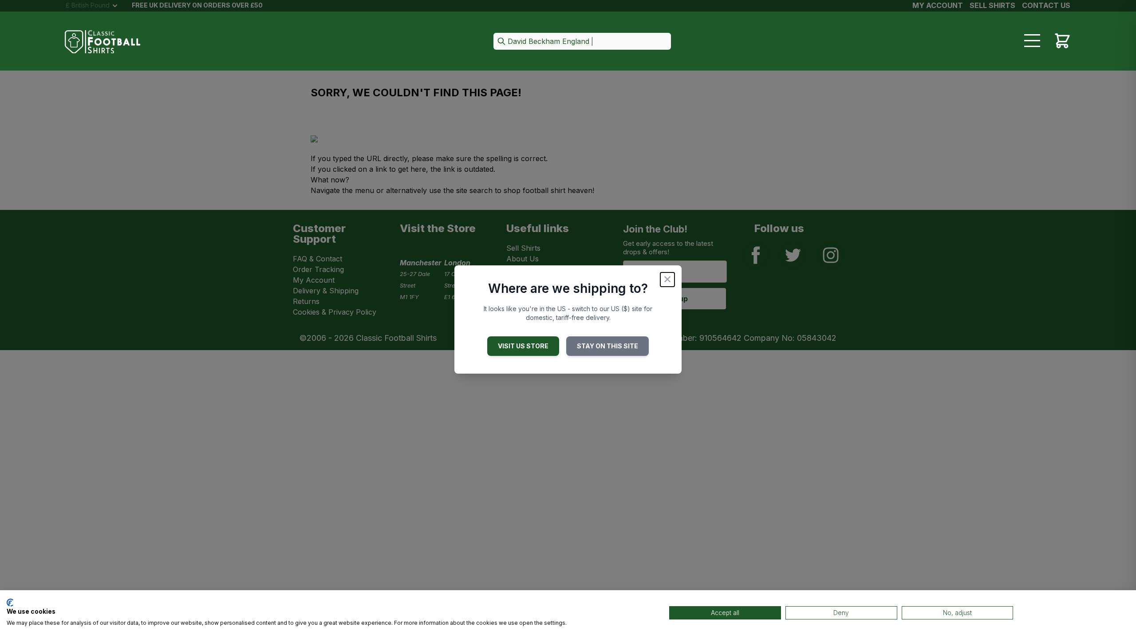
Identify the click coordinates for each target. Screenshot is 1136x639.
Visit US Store (523, 346)
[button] (582, 42)
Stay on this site (607, 346)
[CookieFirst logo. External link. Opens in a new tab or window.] (10, 603)
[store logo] (102, 42)
